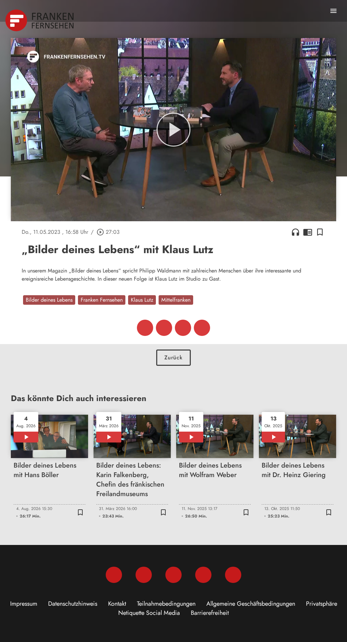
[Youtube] (173, 575)
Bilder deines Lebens (49, 300)
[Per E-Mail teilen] (202, 328)
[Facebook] (114, 575)
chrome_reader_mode (307, 232)
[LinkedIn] (203, 575)
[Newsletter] (233, 575)
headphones (295, 232)
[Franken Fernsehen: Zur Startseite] (40, 20)
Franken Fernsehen (102, 300)
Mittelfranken (175, 300)
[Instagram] (144, 575)
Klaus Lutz (142, 300)
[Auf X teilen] (164, 328)
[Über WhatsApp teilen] (183, 328)
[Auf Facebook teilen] (145, 328)
